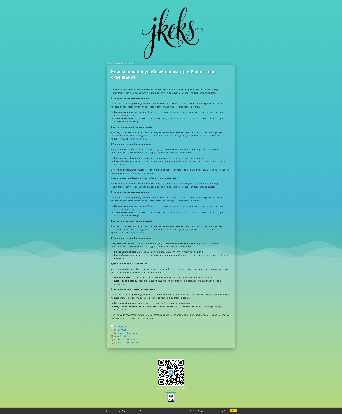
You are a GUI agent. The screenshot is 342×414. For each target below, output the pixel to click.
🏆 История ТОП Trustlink (124, 342)
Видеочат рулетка (171, 392)
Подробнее (223, 411)
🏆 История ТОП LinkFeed (124, 339)
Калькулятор (120, 326)
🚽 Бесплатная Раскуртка (124, 333)
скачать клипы (138, 138)
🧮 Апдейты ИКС (120, 336)
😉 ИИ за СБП (118, 329)
